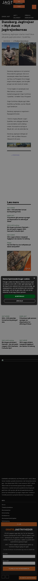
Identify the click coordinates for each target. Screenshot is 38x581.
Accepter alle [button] (19, 296)
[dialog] (19, 290)
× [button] (34, 278)
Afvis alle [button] (19, 301)
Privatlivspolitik (30, 292)
